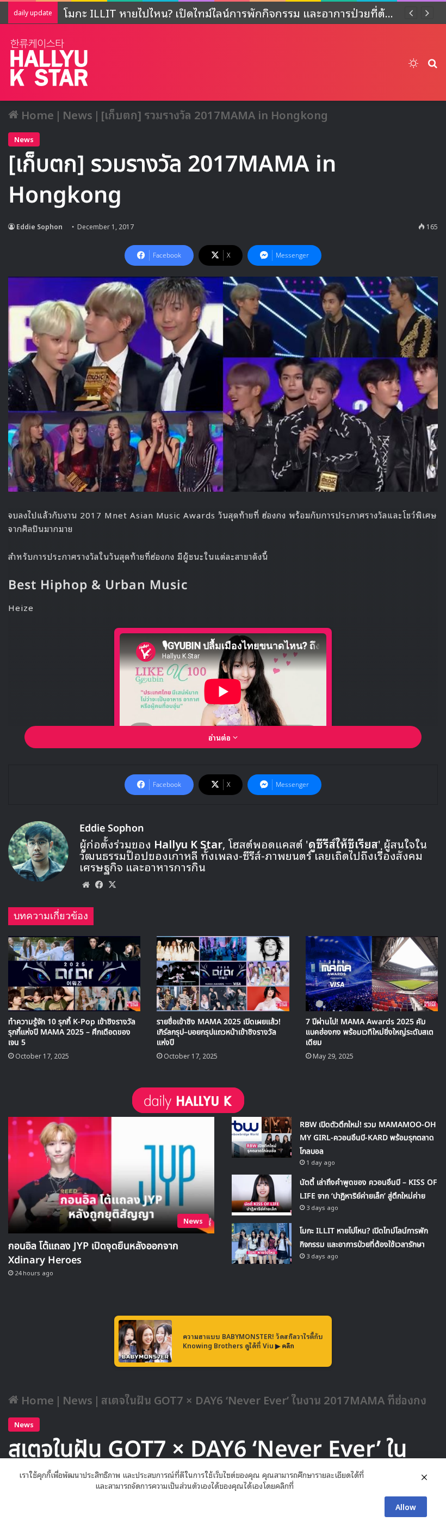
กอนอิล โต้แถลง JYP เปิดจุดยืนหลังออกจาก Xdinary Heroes (93, 1253)
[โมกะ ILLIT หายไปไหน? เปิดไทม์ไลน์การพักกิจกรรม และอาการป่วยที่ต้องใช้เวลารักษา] (262, 1243)
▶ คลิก (284, 1345)
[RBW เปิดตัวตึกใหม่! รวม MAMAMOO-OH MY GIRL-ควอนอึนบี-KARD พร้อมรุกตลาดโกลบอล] (262, 1137)
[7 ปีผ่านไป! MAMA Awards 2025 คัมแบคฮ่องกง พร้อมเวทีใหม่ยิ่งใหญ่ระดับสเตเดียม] (372, 973)
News (77, 114)
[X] (112, 884)
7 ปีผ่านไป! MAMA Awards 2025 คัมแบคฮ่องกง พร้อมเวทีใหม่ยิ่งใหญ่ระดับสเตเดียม (369, 1032)
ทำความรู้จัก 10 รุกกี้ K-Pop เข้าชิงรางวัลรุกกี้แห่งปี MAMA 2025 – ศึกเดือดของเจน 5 (71, 1032)
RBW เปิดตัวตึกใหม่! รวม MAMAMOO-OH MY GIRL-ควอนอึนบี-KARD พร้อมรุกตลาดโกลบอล (368, 1138)
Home (36, 114)
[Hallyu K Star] (49, 62)
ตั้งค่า (304, 1485)
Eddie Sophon (39, 226)
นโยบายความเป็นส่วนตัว (56, 1485)
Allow (405, 1506)
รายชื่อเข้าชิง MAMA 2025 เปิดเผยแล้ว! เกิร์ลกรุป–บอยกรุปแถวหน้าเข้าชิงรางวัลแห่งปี (219, 1032)
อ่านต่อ (220, 737)
